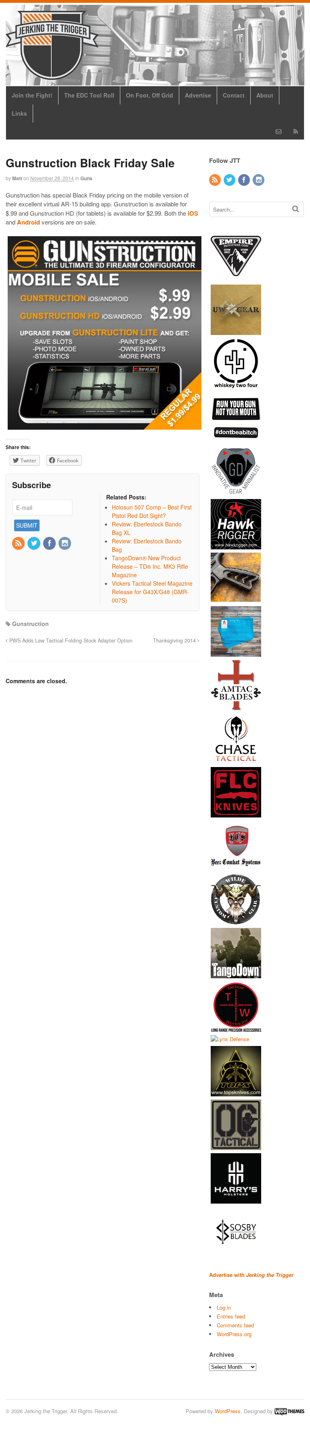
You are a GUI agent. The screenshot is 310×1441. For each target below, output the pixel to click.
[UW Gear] (236, 331)
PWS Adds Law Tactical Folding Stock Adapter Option (70, 640)
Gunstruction (30, 624)
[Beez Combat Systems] (236, 867)
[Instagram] (65, 543)
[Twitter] (34, 543)
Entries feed (231, 1316)
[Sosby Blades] (236, 1253)
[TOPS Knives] (236, 1092)
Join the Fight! (32, 95)
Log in (224, 1307)
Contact (234, 95)
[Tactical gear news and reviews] (52, 75)
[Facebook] (50, 543)
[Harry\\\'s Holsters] (236, 1200)
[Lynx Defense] (230, 1039)
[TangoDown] (236, 974)
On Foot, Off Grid (149, 95)
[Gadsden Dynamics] (236, 491)
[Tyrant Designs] (236, 599)
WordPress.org (234, 1334)
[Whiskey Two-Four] (236, 384)
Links (19, 113)
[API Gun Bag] (236, 652)
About (264, 95)
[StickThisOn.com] (236, 438)
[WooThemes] (289, 1411)
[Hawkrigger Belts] (236, 545)
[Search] (295, 208)
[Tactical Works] (236, 1027)
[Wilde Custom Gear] (236, 920)
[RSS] (19, 543)
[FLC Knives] (236, 813)
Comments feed (235, 1325)
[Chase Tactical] (236, 759)
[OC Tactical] (236, 1146)
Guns (86, 178)
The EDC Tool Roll (89, 95)
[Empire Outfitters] (236, 277)
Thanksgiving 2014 (175, 640)
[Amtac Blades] (236, 706)
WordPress (228, 1411)
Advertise (198, 95)
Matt (17, 178)
